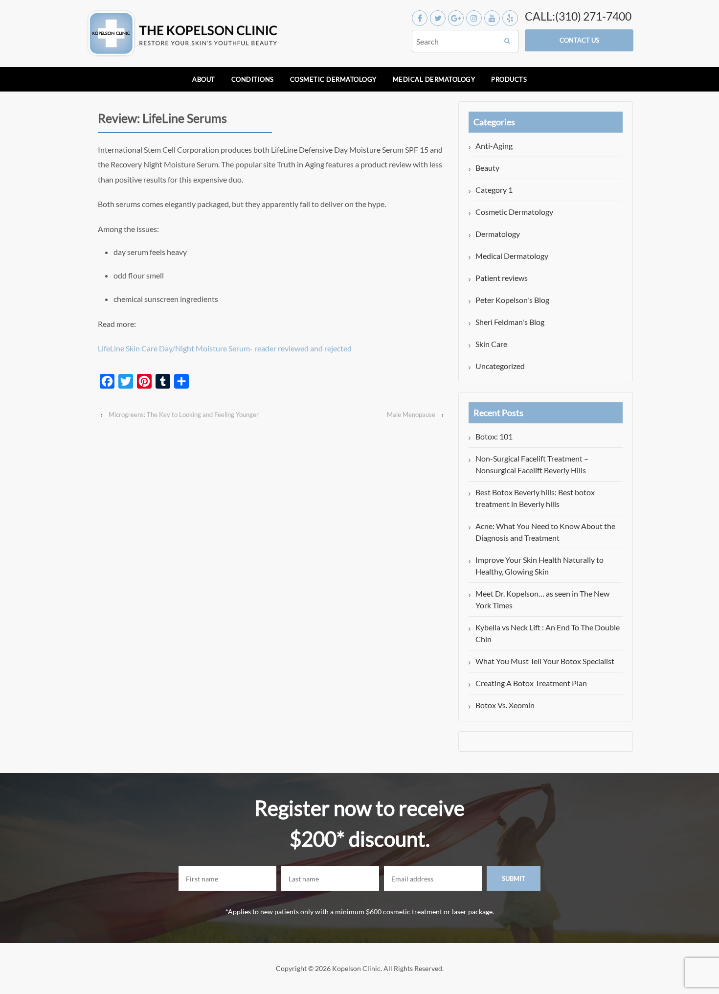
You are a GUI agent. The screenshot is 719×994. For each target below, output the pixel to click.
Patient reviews (501, 277)
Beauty (487, 167)
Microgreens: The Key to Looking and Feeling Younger (184, 414)
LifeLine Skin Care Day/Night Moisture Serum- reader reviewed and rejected (225, 348)
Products (509, 79)
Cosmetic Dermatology (333, 79)
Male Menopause (411, 414)
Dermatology (497, 233)
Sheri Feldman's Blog (509, 321)
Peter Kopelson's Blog (512, 299)
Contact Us (579, 40)
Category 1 (494, 189)
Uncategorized (500, 365)
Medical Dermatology (434, 79)
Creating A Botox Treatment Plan (531, 683)
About (203, 79)
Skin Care (491, 343)
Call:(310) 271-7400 (578, 16)
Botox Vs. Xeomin (505, 705)
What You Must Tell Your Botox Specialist (544, 661)
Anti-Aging (494, 145)
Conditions (252, 79)
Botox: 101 (494, 436)
